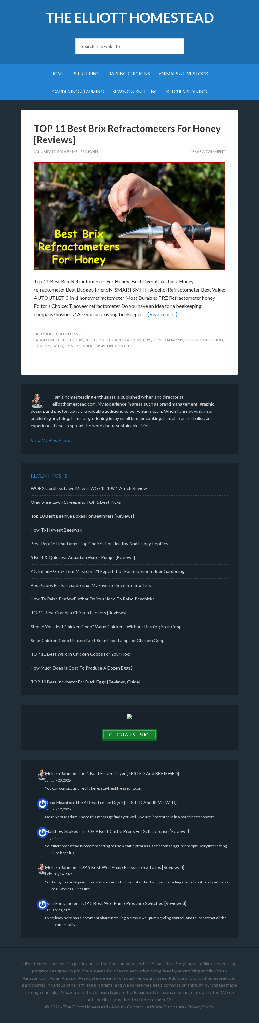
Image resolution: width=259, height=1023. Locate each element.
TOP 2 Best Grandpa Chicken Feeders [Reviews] (78, 612)
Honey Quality (48, 346)
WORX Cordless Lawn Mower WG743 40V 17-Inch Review (89, 488)
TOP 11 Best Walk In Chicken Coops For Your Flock (81, 654)
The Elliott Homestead (129, 17)
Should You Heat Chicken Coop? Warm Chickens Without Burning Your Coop (106, 626)
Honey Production (203, 340)
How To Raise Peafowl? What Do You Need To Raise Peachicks (92, 598)
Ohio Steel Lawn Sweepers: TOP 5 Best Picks (76, 502)
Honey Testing (79, 346)
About (117, 1006)
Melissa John (57, 773)
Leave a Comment (207, 151)
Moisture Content (114, 346)
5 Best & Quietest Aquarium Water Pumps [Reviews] (83, 557)
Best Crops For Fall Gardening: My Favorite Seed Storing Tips (91, 585)
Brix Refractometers (130, 340)
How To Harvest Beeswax (56, 530)
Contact (135, 1006)
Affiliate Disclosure (165, 1006)
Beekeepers (72, 340)
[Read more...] (162, 314)
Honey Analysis (168, 340)
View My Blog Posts (50, 440)
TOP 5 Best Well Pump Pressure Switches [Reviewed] (130, 867)
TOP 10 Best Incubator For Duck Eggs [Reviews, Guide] (85, 681)
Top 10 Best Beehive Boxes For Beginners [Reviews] (82, 516)
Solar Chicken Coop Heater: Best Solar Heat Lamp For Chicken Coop (98, 640)
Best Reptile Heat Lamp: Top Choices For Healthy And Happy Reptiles (99, 543)
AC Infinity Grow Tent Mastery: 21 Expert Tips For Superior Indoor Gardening (107, 571)
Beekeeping (69, 333)
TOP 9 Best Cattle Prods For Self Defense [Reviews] (137, 831)
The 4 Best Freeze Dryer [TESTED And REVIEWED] (128, 773)
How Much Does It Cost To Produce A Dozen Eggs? (82, 668)
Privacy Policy (200, 1006)
